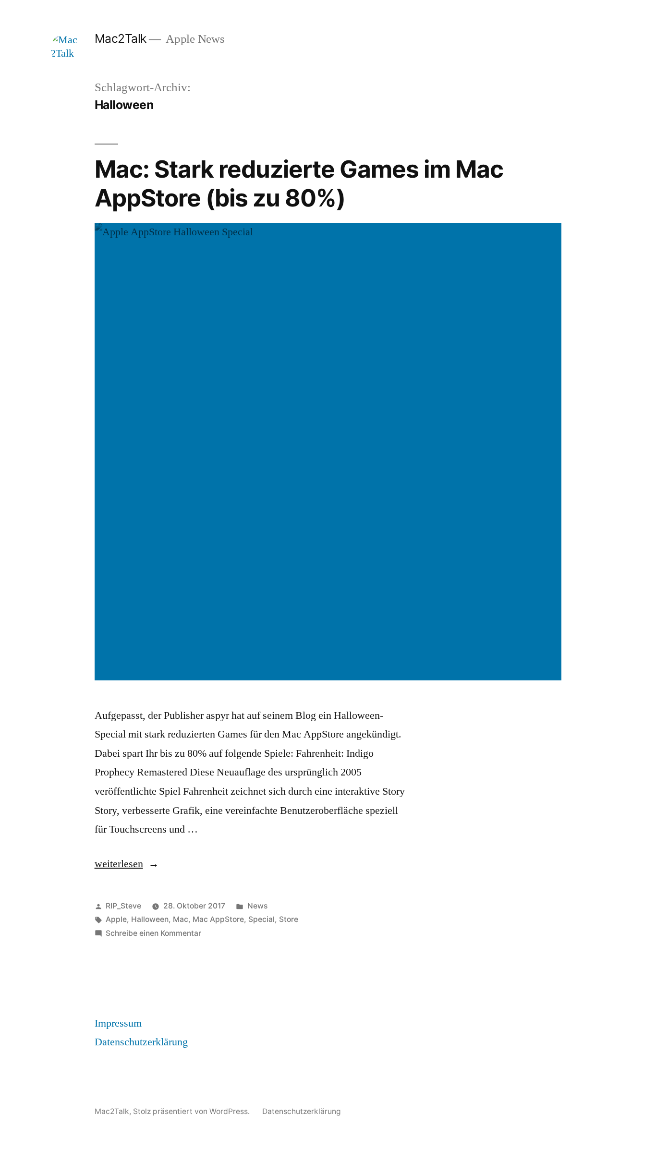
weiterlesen (119, 864)
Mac (180, 919)
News (257, 905)
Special (261, 919)
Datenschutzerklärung (141, 1042)
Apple (116, 919)
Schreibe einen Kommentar (153, 933)
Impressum (118, 1023)
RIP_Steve (123, 905)
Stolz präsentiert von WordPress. (192, 1111)
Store (288, 919)
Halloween (150, 919)
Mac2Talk (120, 38)
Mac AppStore (218, 919)
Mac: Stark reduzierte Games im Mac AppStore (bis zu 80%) (299, 183)
